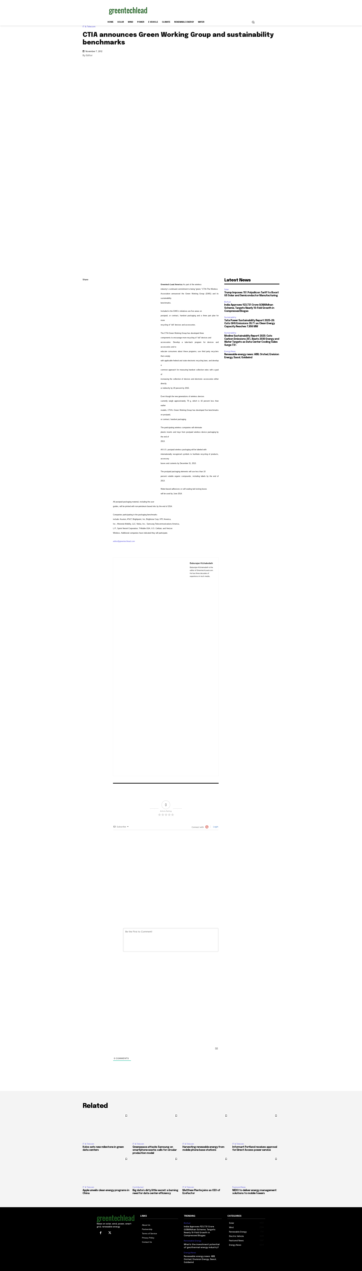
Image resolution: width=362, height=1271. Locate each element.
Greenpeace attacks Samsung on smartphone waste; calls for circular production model (154, 1150)
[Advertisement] (202, 10)
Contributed (137, 1187)
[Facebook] (85, 306)
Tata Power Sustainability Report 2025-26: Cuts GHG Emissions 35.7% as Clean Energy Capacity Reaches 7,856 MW (249, 323)
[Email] (85, 313)
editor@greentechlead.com (124, 541)
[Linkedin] (85, 293)
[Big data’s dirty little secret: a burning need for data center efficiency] (156, 1170)
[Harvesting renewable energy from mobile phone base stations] (206, 1126)
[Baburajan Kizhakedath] (151, 667)
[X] (85, 300)
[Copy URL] (85, 286)
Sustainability (230, 317)
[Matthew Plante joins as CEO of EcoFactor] (206, 1170)
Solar (226, 289)
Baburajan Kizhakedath (201, 563)
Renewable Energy (192, 1241)
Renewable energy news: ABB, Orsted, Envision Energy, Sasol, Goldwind (200, 1259)
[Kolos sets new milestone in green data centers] (106, 1126)
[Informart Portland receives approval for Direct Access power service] (255, 1126)
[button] (253, 22)
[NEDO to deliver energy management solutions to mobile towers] (255, 1170)
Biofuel (227, 302)
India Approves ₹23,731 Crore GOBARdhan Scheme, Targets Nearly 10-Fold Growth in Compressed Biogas (249, 308)
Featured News (238, 1187)
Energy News (229, 351)
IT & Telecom (89, 27)
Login (215, 826)
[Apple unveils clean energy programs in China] (106, 1170)
